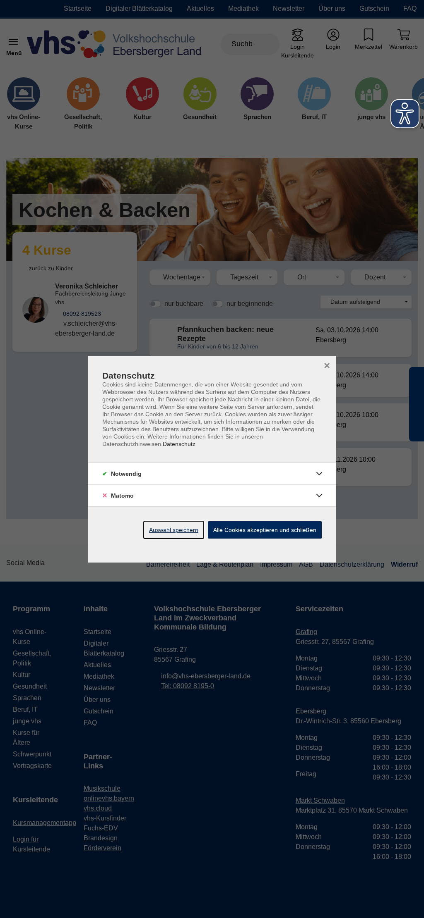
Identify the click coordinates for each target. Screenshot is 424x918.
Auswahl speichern (173, 530)
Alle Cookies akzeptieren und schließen (264, 530)
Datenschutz (179, 444)
